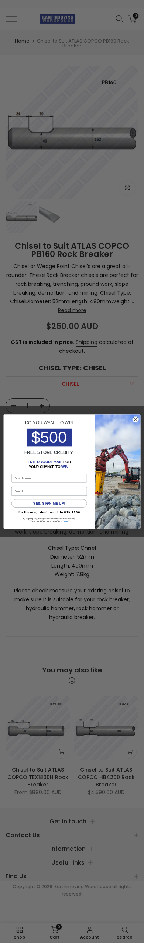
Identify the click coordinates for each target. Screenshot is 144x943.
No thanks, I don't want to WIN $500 (49, 512)
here (66, 521)
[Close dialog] (135, 419)
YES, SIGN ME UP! (49, 503)
